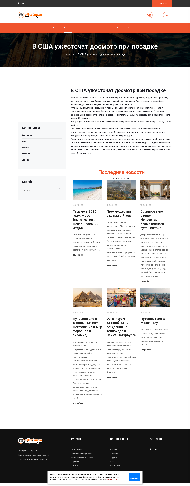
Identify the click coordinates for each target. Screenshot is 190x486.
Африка (25, 148)
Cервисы (120, 28)
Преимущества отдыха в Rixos (119, 213)
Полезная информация (102, 28)
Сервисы (75, 461)
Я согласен (134, 477)
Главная (56, 28)
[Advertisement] (42, 102)
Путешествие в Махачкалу (152, 321)
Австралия (27, 135)
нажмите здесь (112, 480)
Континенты (81, 28)
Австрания (115, 465)
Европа (25, 160)
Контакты (132, 28)
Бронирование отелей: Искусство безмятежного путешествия (152, 219)
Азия (24, 141)
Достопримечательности (82, 457)
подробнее (78, 255)
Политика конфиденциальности (32, 459)
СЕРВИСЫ (162, 3)
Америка (26, 154)
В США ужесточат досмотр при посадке (102, 54)
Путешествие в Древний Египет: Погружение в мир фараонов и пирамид (87, 327)
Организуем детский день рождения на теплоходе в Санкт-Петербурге (121, 327)
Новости (68, 28)
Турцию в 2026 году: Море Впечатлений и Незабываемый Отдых (85, 219)
